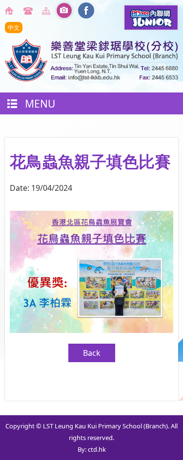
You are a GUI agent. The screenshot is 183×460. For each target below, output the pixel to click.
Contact (29, 11)
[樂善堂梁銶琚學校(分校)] (91, 78)
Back (92, 353)
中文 (14, 27)
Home (11, 11)
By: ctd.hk (92, 449)
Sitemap (48, 11)
